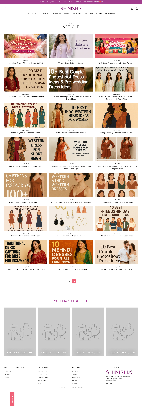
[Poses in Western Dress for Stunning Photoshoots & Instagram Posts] (116, 149)
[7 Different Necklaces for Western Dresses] (116, 185)
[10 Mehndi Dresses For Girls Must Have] (71, 252)
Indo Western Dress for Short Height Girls (25, 166)
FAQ (39, 383)
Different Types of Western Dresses (25, 236)
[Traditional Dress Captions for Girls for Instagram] (25, 252)
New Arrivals (32, 14)
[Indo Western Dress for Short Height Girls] (25, 149)
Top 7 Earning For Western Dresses (71, 236)
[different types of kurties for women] (25, 115)
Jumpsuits (7, 374)
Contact (74, 374)
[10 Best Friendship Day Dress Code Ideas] (116, 218)
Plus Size (77, 14)
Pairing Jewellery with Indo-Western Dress (116, 133)
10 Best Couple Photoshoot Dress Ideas (116, 269)
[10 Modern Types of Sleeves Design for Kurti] (25, 46)
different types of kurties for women (25, 133)
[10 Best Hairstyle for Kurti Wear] (71, 46)
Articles (74, 383)
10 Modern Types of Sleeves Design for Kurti (25, 63)
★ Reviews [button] (12, 399)
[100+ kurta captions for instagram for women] (25, 79)
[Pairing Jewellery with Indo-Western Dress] (116, 115)
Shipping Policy (42, 374)
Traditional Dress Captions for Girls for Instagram (25, 269)
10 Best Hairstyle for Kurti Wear (71, 63)
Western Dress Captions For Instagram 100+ (25, 202)
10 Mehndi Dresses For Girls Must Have (71, 269)
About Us (75, 372)
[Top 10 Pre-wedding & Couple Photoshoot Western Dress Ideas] (71, 79)
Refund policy (42, 380)
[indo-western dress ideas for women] (71, 115)
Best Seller (88, 14)
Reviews (99, 14)
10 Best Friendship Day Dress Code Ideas (116, 236)
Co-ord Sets (45, 14)
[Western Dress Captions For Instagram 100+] (25, 185)
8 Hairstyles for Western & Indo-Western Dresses (71, 202)
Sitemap (74, 380)
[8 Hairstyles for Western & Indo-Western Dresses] (71, 185)
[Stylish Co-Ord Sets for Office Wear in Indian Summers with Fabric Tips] (116, 79)
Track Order (110, 14)
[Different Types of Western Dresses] (25, 218)
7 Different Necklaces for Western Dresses (116, 202)
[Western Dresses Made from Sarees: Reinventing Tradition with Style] (71, 149)
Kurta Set (57, 14)
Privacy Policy (42, 372)
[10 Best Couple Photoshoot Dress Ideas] (116, 252)
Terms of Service (43, 377)
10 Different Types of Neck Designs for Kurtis (116, 63)
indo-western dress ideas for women (71, 133)
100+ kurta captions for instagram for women (25, 96)
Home (70, 23)
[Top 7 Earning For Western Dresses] (71, 218)
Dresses (67, 14)
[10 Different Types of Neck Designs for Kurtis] (116, 46)
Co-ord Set (7, 372)
